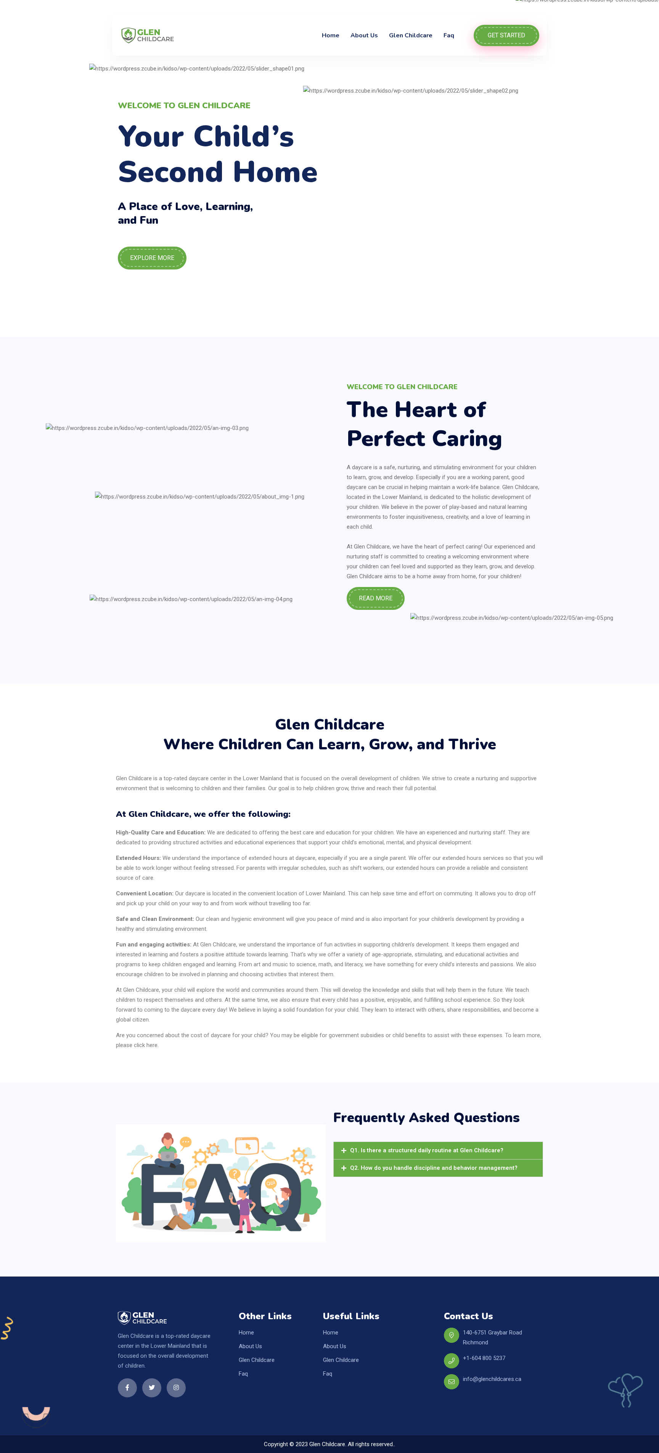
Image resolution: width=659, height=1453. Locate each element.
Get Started (506, 35)
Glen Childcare (410, 35)
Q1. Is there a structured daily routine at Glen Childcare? (426, 1150)
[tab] (438, 1150)
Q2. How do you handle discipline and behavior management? (434, 1167)
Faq (449, 35)
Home (330, 35)
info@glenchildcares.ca (492, 1379)
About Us (364, 35)
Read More (375, 598)
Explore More (152, 257)
